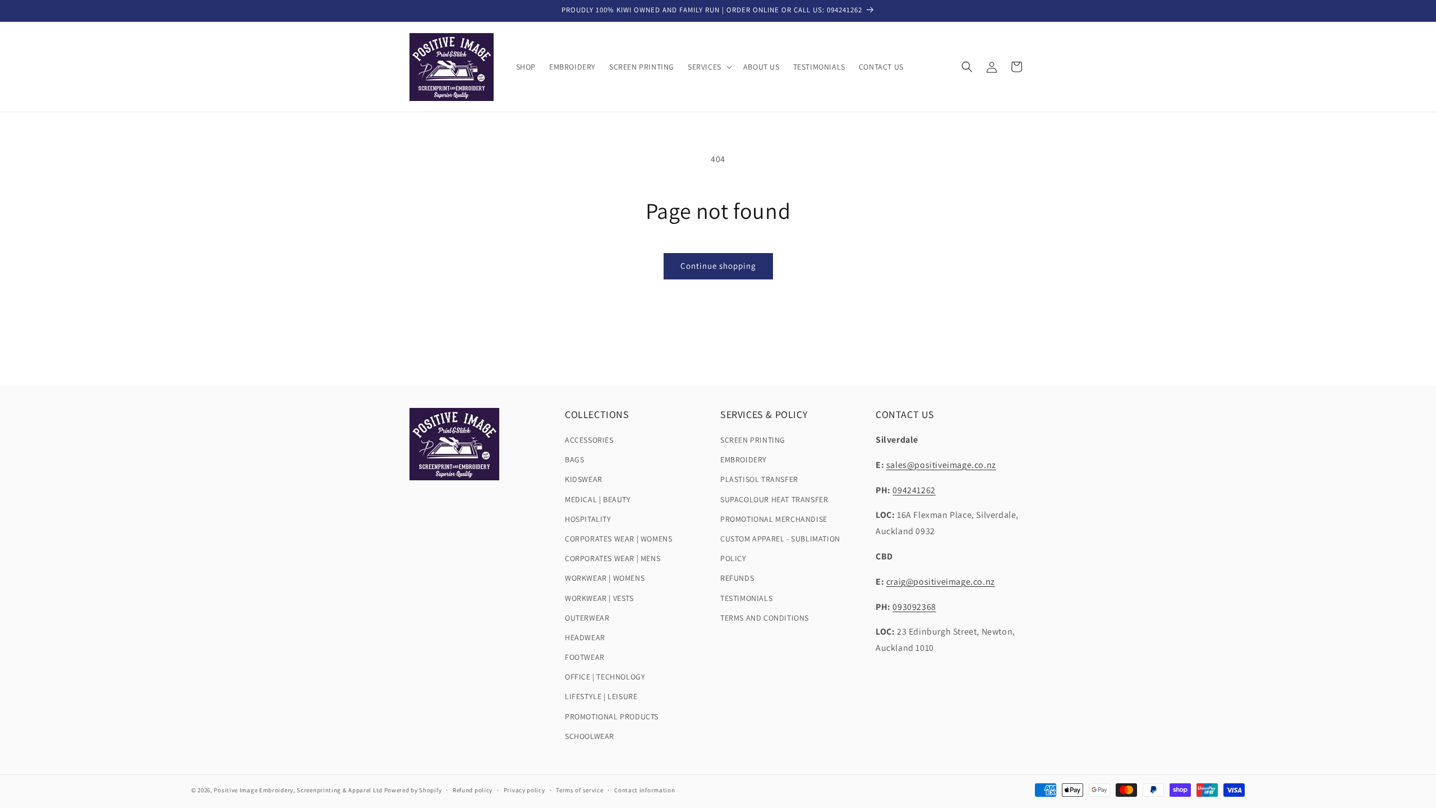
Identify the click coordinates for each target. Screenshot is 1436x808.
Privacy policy (524, 790)
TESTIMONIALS (746, 598)
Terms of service (579, 790)
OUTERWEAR (587, 618)
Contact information (644, 790)
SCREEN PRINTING (752, 440)
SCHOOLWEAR (589, 736)
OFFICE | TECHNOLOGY (605, 677)
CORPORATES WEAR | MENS (612, 558)
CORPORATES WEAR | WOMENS (618, 539)
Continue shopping (718, 265)
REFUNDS (737, 578)
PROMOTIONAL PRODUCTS (612, 716)
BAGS (574, 459)
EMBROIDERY (743, 459)
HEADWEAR (585, 637)
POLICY (733, 558)
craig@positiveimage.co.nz (940, 581)
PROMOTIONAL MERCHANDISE (773, 519)
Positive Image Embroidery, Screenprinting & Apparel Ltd (298, 790)
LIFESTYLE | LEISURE (601, 696)
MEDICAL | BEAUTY (598, 499)
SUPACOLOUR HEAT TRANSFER (774, 499)
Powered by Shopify (413, 790)
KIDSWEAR (583, 479)
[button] (709, 67)
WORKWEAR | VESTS (599, 598)
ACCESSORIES (589, 440)
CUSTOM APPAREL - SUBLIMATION (780, 539)
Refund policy (473, 790)
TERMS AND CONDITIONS (764, 618)
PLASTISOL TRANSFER (759, 479)
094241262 (913, 490)
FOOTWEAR (585, 657)
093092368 (914, 607)
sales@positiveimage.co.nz (941, 465)
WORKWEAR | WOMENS (605, 578)
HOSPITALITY (588, 519)
